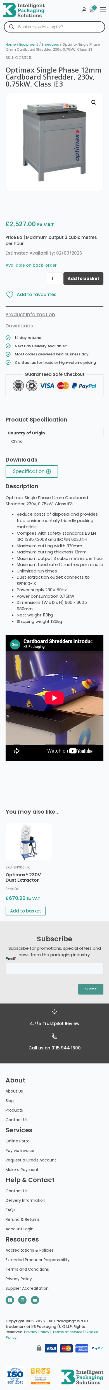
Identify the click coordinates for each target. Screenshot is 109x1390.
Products (14, 1110)
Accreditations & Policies (30, 1250)
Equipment (28, 44)
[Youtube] (35, 1300)
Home (11, 44)
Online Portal (18, 1141)
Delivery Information (25, 1200)
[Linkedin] (10, 1300)
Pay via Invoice (20, 1150)
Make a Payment (22, 1169)
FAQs (10, 1210)
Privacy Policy (19, 1279)
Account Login (20, 1229)
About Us (14, 1091)
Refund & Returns (23, 1219)
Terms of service (67, 1332)
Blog (10, 1100)
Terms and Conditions (27, 1269)
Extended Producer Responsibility (38, 1260)
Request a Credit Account (31, 1160)
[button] (94, 102)
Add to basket (83, 278)
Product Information (30, 314)
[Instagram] (22, 1300)
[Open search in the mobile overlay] (54, 27)
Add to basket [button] (25, 911)
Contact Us (17, 1120)
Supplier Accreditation (27, 1288)
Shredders (50, 44)
